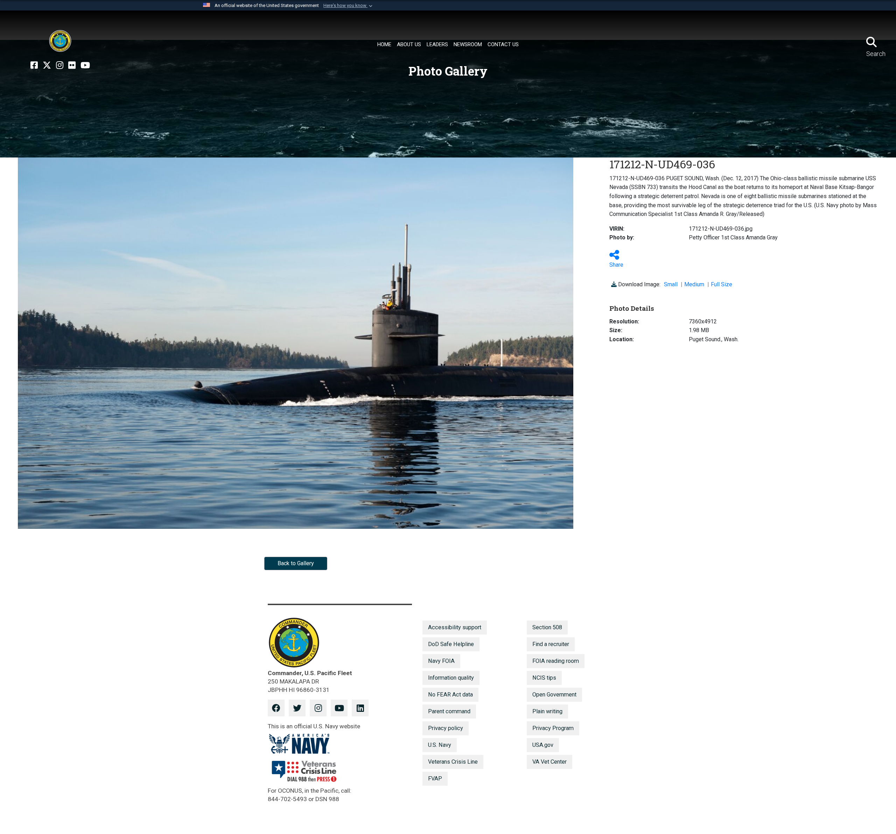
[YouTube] (85, 65)
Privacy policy (445, 728)
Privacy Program (553, 728)
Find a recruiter (550, 644)
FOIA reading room (555, 661)
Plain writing (547, 711)
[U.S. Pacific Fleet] (60, 41)
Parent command (449, 711)
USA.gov (542, 745)
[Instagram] (59, 65)
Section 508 (547, 627)
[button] (348, 5)
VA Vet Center (549, 761)
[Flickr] (72, 65)
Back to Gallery (296, 563)
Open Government (554, 694)
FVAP (435, 778)
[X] (47, 65)
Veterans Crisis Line (453, 761)
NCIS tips (544, 677)
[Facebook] (34, 65)
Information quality (451, 677)
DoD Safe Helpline (451, 644)
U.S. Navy (439, 745)
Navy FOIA (441, 661)
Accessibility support (454, 627)
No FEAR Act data (450, 694)
